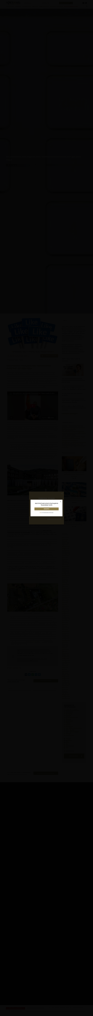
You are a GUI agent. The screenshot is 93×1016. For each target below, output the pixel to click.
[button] (60, 501)
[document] (46, 508)
